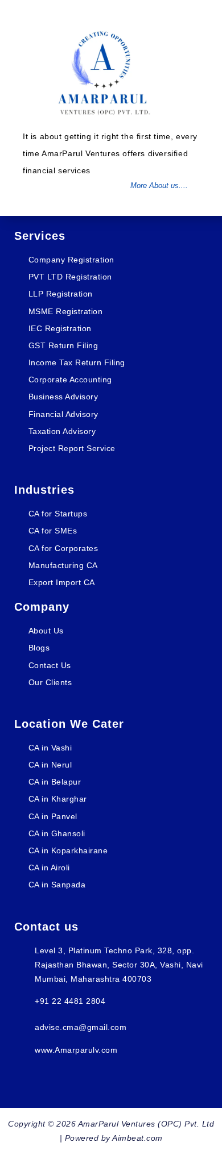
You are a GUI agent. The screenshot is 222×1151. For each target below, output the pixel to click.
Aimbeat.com (137, 1137)
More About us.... (159, 185)
